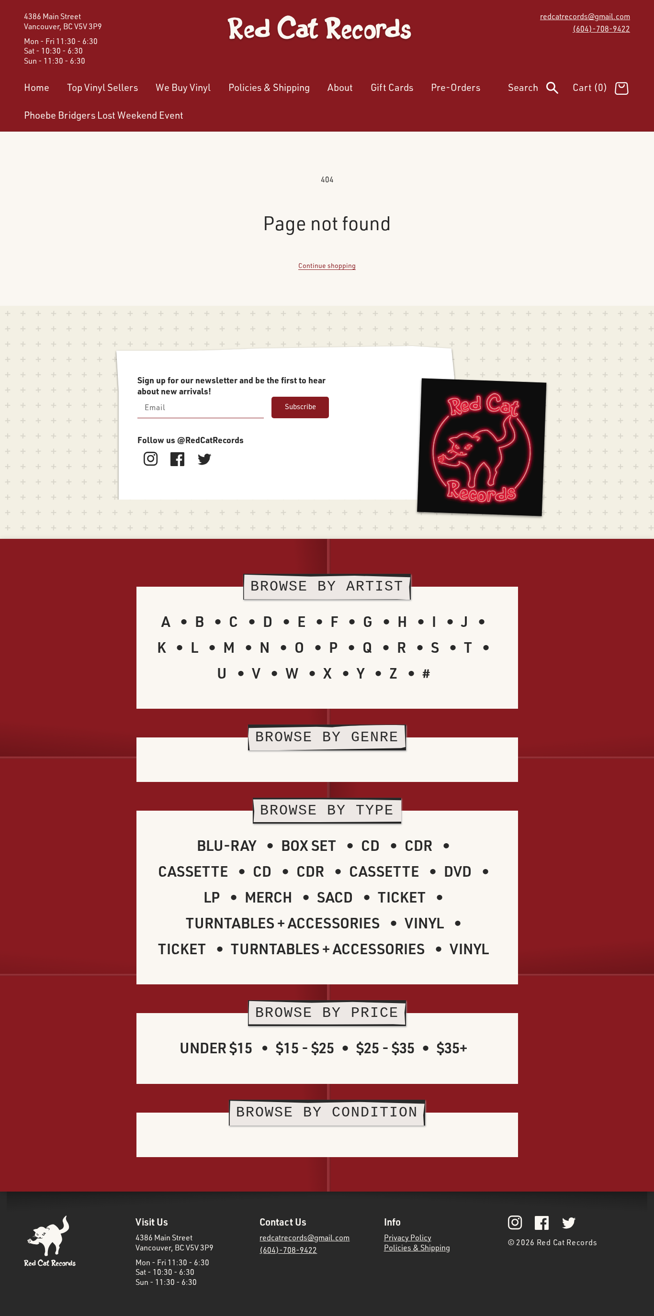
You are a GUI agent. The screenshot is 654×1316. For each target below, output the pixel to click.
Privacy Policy (407, 1237)
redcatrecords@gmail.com (585, 16)
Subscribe (300, 406)
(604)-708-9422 (601, 28)
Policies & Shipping (417, 1247)
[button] (540, 89)
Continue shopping (327, 265)
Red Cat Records (567, 1242)
